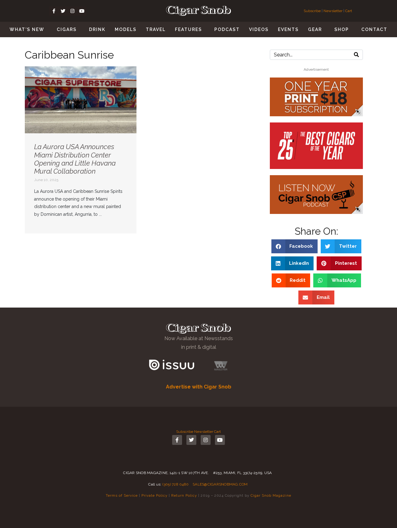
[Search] (356, 55)
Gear (315, 29)
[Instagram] (72, 11)
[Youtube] (81, 11)
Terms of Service (122, 495)
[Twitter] (63, 11)
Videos (259, 29)
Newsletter (332, 11)
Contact (374, 29)
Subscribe (313, 11)
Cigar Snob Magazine (271, 495)
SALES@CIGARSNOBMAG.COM (220, 484)
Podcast (227, 29)
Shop (341, 29)
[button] (294, 246)
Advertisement (316, 69)
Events (288, 29)
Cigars (67, 29)
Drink (97, 29)
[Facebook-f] (53, 11)
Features (188, 29)
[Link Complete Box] (80, 149)
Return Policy (184, 495)
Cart (348, 11)
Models (125, 29)
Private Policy (154, 495)
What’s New (27, 29)
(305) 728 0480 (176, 484)
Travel (156, 29)
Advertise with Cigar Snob (198, 387)
